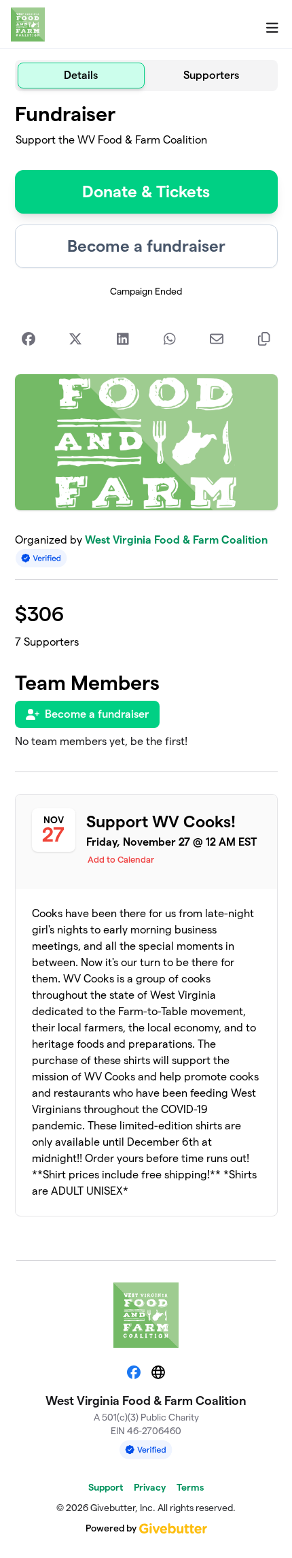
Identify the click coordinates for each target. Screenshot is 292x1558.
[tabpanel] (146, 670)
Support (105, 1487)
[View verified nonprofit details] (41, 558)
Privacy (150, 1487)
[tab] (81, 75)
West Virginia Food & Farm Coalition (176, 540)
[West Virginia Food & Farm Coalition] (28, 24)
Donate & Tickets (146, 191)
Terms (190, 1487)
